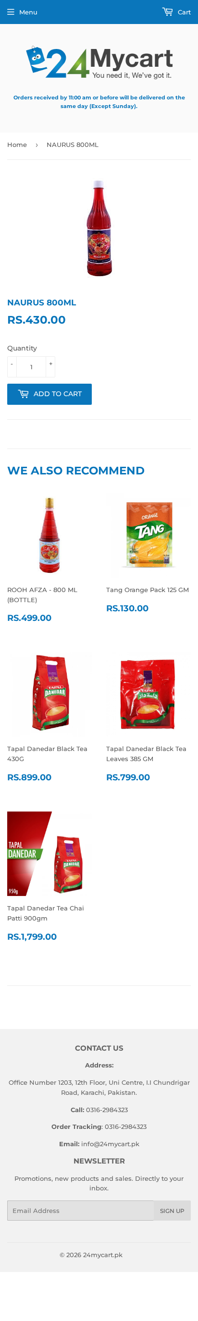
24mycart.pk (103, 1255)
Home (17, 144)
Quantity (22, 348)
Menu (28, 12)
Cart (183, 12)
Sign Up (172, 1210)
